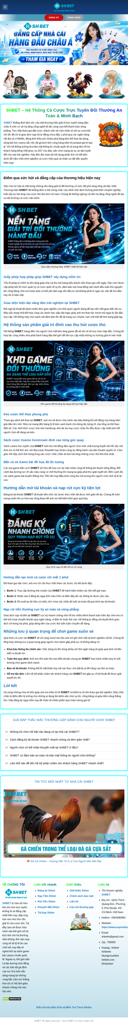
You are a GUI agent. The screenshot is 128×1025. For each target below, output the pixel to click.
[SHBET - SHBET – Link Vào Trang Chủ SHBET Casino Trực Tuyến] (64, 7)
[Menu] (5, 7)
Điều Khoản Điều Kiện (49, 1007)
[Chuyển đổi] (7, 732)
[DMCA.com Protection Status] (11, 998)
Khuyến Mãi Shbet (48, 907)
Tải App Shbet (46, 912)
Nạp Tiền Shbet (47, 896)
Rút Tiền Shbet (46, 901)
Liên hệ (74, 901)
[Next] (125, 831)
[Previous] (3, 831)
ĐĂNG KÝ (54, 17)
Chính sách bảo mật (81, 896)
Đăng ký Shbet (46, 890)
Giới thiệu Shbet (79, 890)
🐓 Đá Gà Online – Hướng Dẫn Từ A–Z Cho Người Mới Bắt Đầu (64, 861)
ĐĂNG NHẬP (74, 17)
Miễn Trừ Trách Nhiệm (79, 1007)
